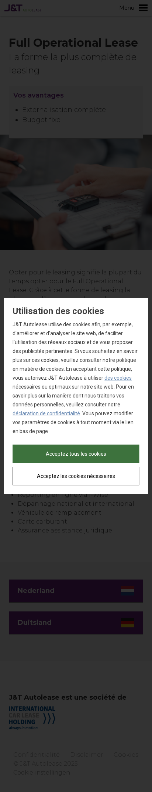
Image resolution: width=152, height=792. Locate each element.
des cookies (118, 378)
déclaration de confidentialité (46, 413)
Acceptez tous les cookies (76, 454)
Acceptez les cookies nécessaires (76, 476)
